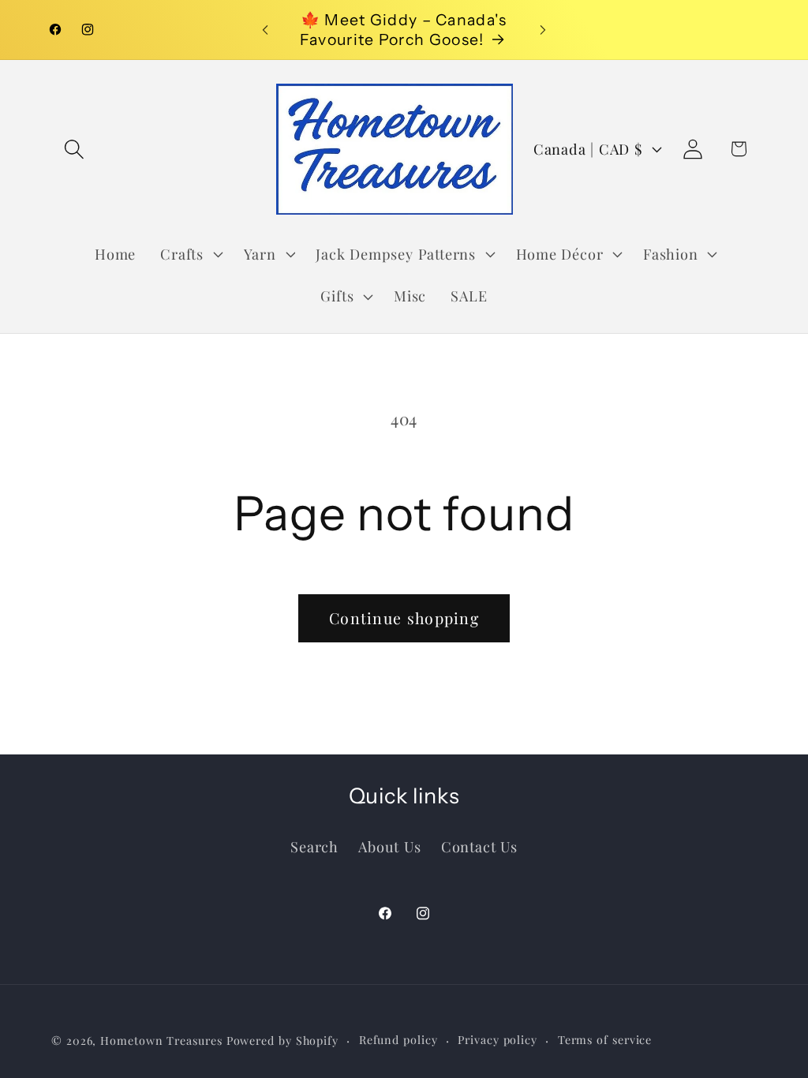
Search (314, 846)
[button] (73, 148)
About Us (389, 846)
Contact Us (479, 846)
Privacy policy (497, 1039)
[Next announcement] (543, 29)
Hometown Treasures (161, 1040)
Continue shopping (404, 618)
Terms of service (605, 1039)
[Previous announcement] (265, 29)
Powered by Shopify (282, 1040)
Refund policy (398, 1039)
